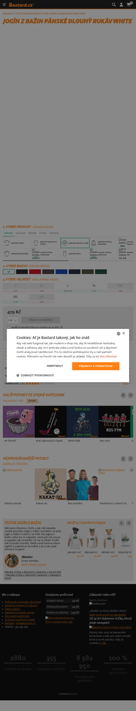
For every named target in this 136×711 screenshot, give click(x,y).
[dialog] (68, 355)
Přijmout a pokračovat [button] (96, 366)
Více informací (108, 356)
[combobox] (118, 333)
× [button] (123, 333)
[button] (35, 375)
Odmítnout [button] (55, 365)
